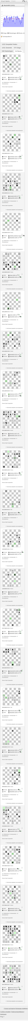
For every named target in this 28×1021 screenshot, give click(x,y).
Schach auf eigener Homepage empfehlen (16, 1008)
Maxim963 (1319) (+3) (14, 277)
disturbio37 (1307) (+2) (15, 908)
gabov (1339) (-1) (13, 314)
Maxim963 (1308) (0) (14, 712)
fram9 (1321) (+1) (13, 829)
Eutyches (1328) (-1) (14, 473)
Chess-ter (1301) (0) (14, 710)
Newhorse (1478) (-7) (14, 394)
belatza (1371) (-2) (14, 789)
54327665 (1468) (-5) (14, 77)
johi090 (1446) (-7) (14, 512)
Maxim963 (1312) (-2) (14, 158)
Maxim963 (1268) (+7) (14, 633)
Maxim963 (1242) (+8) (14, 435)
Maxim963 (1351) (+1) (14, 752)
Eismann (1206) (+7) (14, 117)
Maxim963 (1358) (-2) (14, 910)
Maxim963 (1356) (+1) (14, 870)
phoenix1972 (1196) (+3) (15, 671)
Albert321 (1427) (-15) (14, 433)
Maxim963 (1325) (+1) (14, 316)
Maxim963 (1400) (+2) (14, 593)
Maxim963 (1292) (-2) (14, 554)
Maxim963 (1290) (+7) (14, 514)
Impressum (3, 1014)
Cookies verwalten (5, 1011)
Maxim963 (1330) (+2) (14, 949)
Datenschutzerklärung (18, 1011)
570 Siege (17, 48)
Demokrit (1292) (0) (14, 196)
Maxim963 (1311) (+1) (14, 475)
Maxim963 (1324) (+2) (14, 791)
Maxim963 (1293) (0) (14, 198)
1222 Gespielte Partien (9, 44)
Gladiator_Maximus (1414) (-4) (16, 235)
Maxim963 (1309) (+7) (14, 395)
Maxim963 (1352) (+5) (14, 79)
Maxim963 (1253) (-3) (14, 672)
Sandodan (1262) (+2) (14, 156)
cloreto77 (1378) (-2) (14, 948)
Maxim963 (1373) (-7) (14, 118)
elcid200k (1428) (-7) (14, 631)
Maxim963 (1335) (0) (14, 989)
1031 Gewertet (7, 48)
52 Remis (18, 51)
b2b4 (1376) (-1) (13, 868)
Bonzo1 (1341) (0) (14, 987)
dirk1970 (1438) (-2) (14, 591)
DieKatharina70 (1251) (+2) (15, 552)
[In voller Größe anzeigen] (11, 63)
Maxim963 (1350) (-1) (14, 831)
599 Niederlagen (7, 51)
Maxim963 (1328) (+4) (14, 237)
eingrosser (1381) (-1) (14, 750)
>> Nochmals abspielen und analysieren (14, 91)
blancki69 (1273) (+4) (14, 354)
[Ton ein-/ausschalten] (26, 1)
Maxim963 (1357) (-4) (14, 356)
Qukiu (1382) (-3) (13, 275)
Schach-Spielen (5, 1)
